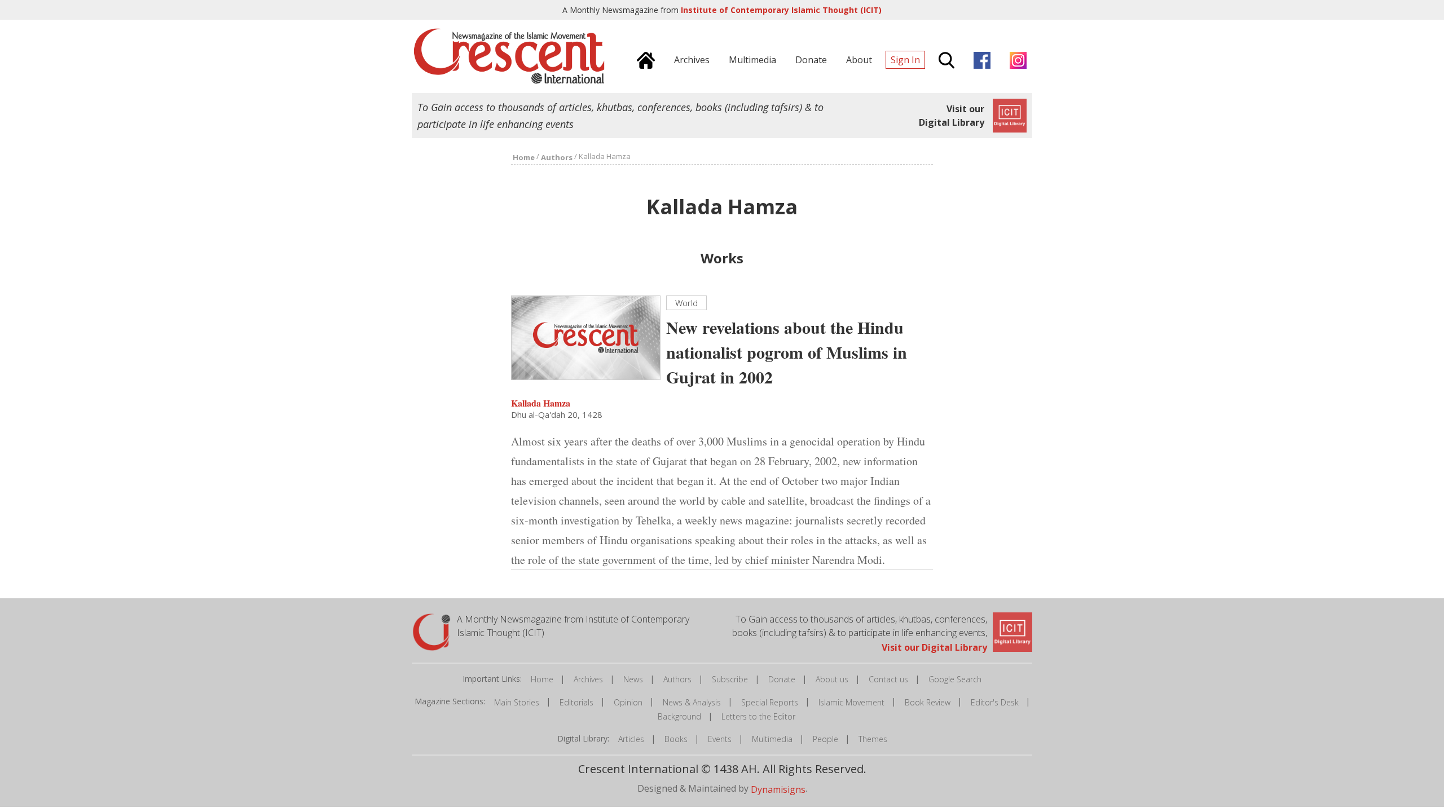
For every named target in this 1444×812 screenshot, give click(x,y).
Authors (677, 679)
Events (720, 739)
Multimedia (772, 739)
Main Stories (516, 702)
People (825, 739)
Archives (588, 679)
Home (542, 679)
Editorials (576, 702)
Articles (631, 739)
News (633, 679)
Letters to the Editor (758, 716)
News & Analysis (692, 702)
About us (832, 679)
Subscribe (730, 679)
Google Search (954, 679)
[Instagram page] (1015, 58)
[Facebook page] (979, 58)
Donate (781, 679)
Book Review (927, 702)
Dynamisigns (778, 789)
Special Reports (769, 702)
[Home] (643, 58)
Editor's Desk (995, 702)
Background (679, 716)
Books (676, 739)
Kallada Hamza (540, 402)
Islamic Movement (851, 702)
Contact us (888, 679)
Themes (873, 739)
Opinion (628, 702)
